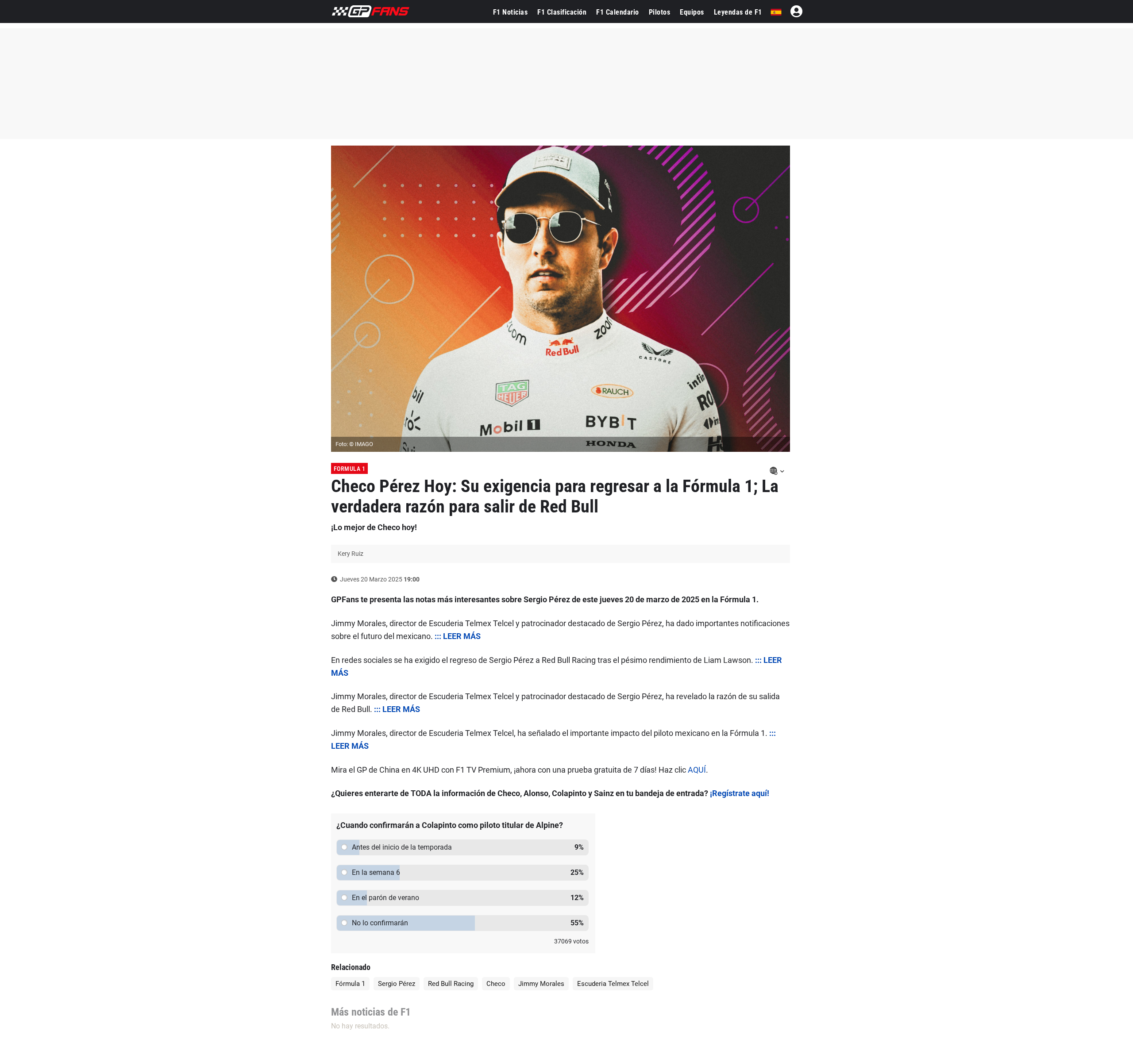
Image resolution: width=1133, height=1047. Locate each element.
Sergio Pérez (396, 984)
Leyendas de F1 (738, 12)
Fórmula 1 (350, 984)
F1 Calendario (617, 12)
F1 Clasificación (561, 12)
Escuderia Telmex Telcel (613, 984)
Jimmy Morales (541, 984)
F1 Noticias (510, 12)
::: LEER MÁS (458, 636)
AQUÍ (697, 769)
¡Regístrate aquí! (739, 793)
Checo (495, 984)
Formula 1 (350, 468)
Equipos (692, 12)
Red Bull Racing (451, 984)
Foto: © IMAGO (354, 444)
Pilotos (660, 12)
